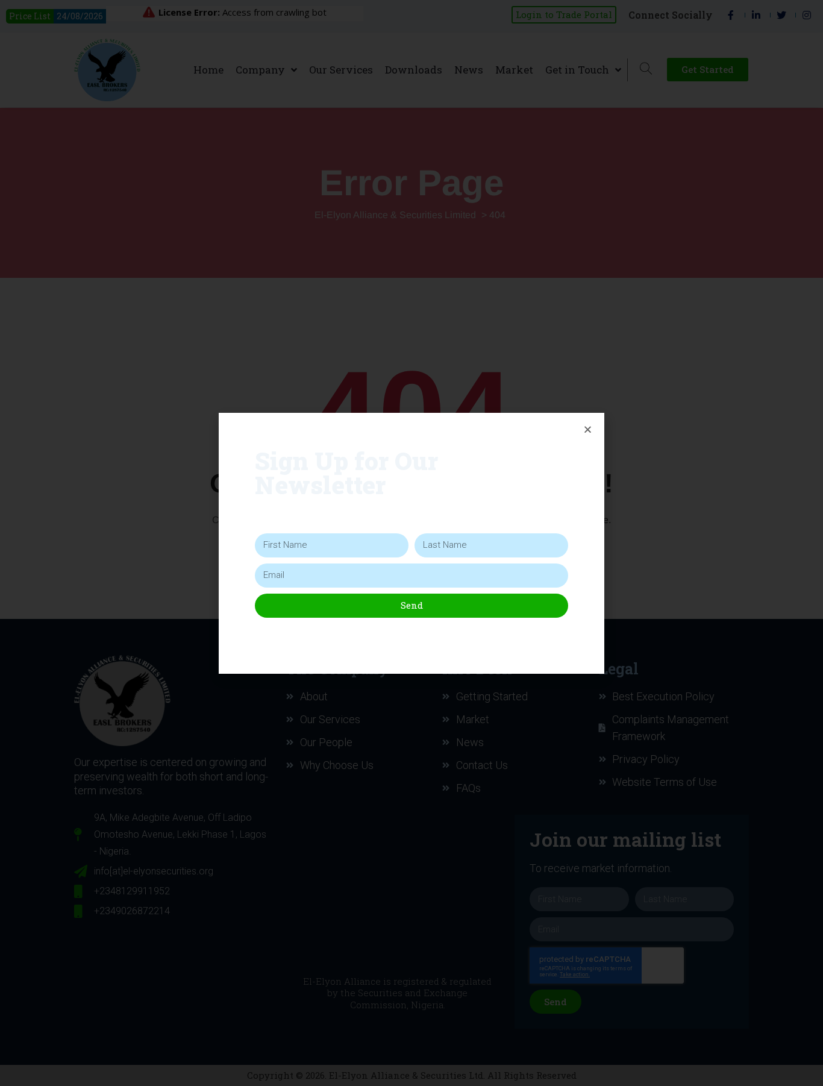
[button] (587, 429)
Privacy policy (409, 633)
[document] (411, 543)
